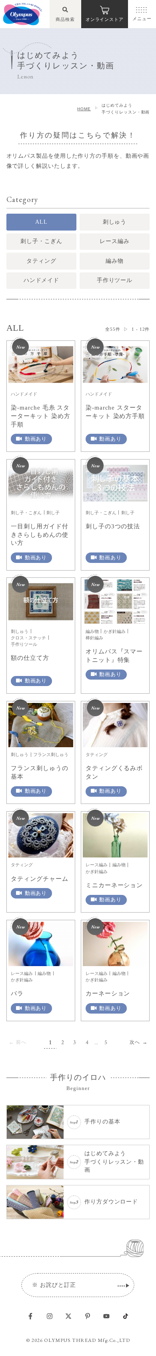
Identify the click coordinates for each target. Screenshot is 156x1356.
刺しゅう (115, 222)
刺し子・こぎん (41, 241)
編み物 (115, 261)
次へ (135, 1042)
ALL (41, 222)
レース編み (115, 241)
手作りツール (114, 280)
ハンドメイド (41, 280)
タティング (41, 261)
